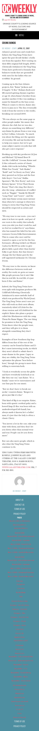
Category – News (19, 625)
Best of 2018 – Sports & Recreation (21, 552)
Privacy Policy (19, 513)
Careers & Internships (19, 601)
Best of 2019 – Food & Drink (21, 568)
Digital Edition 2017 (21, 641)
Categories (21, 584)
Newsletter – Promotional (20, 681)
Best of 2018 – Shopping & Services (21, 548)
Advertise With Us (19, 525)
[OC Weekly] (9, 20)
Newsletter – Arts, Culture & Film (21, 657)
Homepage (19, 645)
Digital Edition (19, 637)
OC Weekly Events (19, 685)
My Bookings (20, 592)
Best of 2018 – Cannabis (21, 540)
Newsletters (19, 653)
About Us (19, 499)
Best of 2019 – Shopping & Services (21, 572)
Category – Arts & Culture (19, 605)
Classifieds (19, 629)
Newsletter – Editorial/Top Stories (20, 661)
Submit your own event (19, 701)
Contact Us (19, 504)
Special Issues (19, 697)
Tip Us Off (19, 709)
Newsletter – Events (20, 665)
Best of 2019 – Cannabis (21, 564)
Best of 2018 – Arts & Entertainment (20, 536)
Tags (21, 596)
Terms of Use (19, 508)
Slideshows (19, 693)
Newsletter (19, 649)
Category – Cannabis (19, 609)
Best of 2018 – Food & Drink (21, 544)
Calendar (19, 581)
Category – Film (19, 613)
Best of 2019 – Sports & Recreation (21, 576)
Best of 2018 (19, 533)
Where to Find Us (19, 717)
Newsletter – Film (20, 669)
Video (19, 713)
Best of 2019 (19, 557)
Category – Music (19, 621)
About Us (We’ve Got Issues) (19, 521)
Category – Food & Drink (19, 617)
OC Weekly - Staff (9, 48)
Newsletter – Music (21, 677)
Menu (21, 35)
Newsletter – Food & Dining (21, 673)
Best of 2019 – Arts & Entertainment (20, 560)
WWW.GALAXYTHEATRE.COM (16, 467)
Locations (20, 588)
